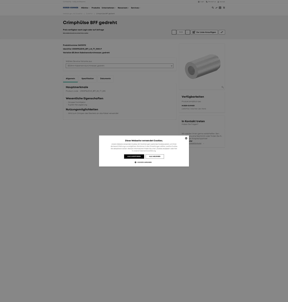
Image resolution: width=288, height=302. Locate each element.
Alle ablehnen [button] (154, 156)
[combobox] (186, 138)
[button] (144, 162)
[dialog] (144, 151)
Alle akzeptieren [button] (134, 156)
